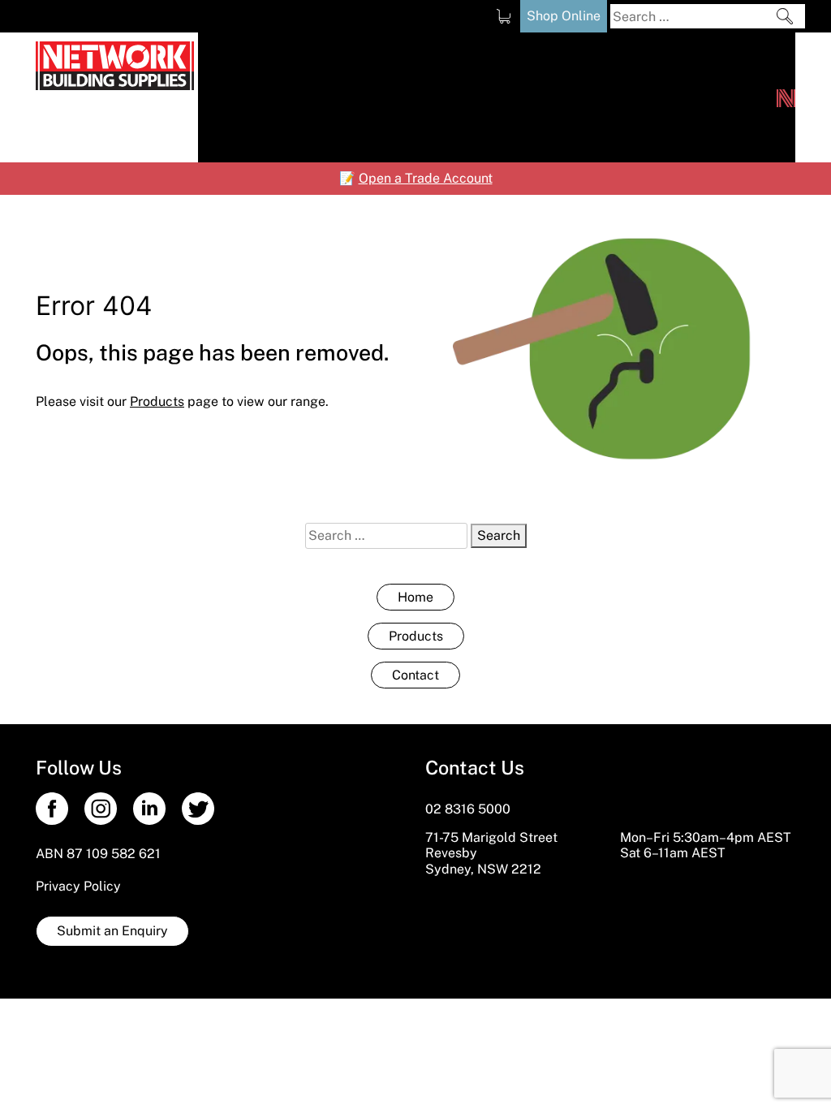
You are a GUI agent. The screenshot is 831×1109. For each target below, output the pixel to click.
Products (416, 636)
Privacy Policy (78, 886)
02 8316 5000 (467, 809)
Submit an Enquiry (112, 931)
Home (415, 597)
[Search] (784, 16)
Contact (415, 675)
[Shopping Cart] (503, 16)
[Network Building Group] (786, 97)
